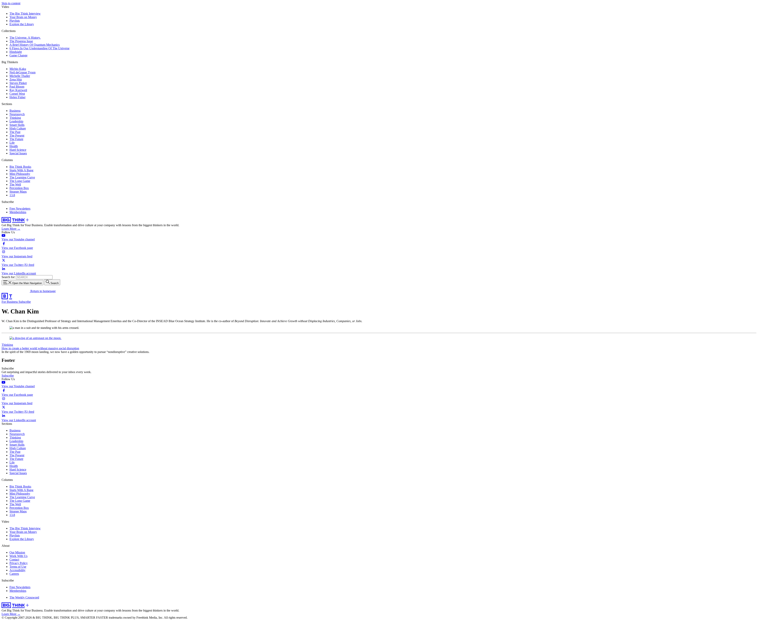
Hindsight (15, 51)
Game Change (18, 55)
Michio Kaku (17, 68)
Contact (14, 559)
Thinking (15, 117)
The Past (14, 132)
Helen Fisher (17, 97)
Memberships (17, 212)
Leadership (16, 121)
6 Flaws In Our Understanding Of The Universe (39, 48)
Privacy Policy (18, 563)
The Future (16, 139)
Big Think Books (20, 166)
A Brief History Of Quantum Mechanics (34, 44)
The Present (16, 135)
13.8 (12, 195)
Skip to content (11, 3)
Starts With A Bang (21, 170)
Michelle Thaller (19, 76)
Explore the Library (21, 24)
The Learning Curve (22, 177)
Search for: (8, 277)
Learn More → (11, 228)
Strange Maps (18, 191)
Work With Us (18, 556)
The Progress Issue (21, 41)
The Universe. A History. (25, 37)
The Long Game (19, 181)
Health (13, 146)
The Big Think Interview (25, 13)
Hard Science (17, 149)
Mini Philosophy (19, 173)
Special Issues (18, 153)
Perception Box (19, 188)
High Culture (17, 128)
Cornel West (17, 93)
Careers (14, 573)
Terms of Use (17, 566)
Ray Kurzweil (18, 90)
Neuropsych (17, 114)
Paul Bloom (16, 86)
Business (15, 110)
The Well (15, 184)
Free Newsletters (19, 208)
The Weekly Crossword (24, 597)
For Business (10, 301)
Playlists (14, 20)
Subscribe (25, 301)
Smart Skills (16, 125)
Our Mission (17, 552)
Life (12, 142)
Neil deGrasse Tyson (22, 72)
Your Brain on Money (23, 17)
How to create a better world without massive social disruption (40, 348)
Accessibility (17, 570)
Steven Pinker (18, 83)
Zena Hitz (15, 79)
